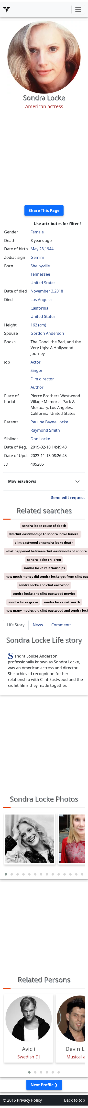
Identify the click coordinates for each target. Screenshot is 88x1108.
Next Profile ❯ (44, 1084)
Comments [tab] (61, 624)
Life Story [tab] (15, 624)
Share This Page (44, 210)
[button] (6, 874)
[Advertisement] (44, 157)
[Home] (6, 9)
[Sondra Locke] (44, 56)
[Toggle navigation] (78, 9)
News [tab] (38, 624)
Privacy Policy (29, 1100)
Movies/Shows (22, 481)
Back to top (74, 1100)
